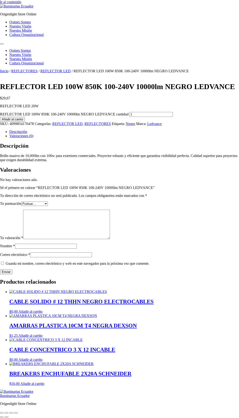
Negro (130, 124)
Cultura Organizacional (26, 35)
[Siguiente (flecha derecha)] (6, 417)
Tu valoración (11, 238)
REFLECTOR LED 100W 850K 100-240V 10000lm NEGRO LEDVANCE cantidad (64, 114)
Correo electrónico (15, 255)
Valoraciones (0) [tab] (21, 136)
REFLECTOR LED (55, 71)
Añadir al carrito (12, 119)
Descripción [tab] (18, 132)
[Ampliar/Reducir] (2, 413)
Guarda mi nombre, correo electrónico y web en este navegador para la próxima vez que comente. (77, 263)
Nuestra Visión (20, 26)
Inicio (4, 71)
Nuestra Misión (20, 30)
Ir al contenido (10, 2)
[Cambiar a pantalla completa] (6, 413)
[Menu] (2, 44)
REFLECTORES (24, 71)
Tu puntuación (10, 204)
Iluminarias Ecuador (15, 396)
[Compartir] (11, 413)
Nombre (7, 246)
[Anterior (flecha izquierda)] (2, 417)
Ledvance (154, 124)
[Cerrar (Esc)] (16, 413)
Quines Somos (20, 22)
